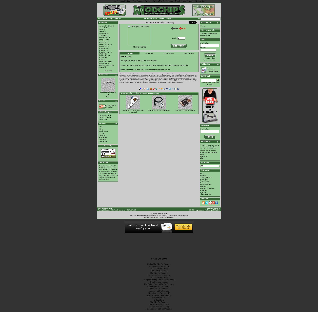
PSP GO (101, 59)
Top (99, 19)
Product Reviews (169, 53)
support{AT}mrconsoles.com (179, 215)
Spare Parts (102, 35)
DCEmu (101, 129)
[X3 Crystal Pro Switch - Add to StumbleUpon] (156, 89)
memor (107, 177)
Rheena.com (102, 135)
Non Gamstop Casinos (159, 282)
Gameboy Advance (104, 61)
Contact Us (203, 190)
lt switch (112, 175)
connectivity (106, 170)
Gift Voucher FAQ (205, 194)
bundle (105, 166)
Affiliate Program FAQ (105, 117)
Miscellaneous (103, 37)
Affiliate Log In (103, 119)
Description (129, 53)
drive (110, 173)
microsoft (112, 177)
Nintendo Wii (103, 63)
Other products (205, 35)
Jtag (105, 175)
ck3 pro (111, 168)
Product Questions (188, 53)
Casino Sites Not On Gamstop (159, 264)
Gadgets (101, 67)
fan (115, 173)
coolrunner (114, 171)
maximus (101, 177)
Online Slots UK (159, 298)
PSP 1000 (101, 54)
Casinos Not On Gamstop (159, 291)
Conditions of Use (205, 185)
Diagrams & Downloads (207, 188)
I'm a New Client (210, 58)
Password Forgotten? (209, 60)
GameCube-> (103, 41)
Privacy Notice (204, 183)
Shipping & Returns (206, 177)
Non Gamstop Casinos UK (159, 266)
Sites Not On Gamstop (159, 273)
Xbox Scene (102, 139)
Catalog (104, 19)
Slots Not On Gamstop (159, 289)
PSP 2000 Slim (103, 56)
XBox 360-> (102, 39)
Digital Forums (103, 131)
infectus (101, 175)
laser (108, 175)
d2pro (102, 173)
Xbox (110, 19)
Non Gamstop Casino (159, 268)
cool (102, 171)
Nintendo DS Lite (104, 45)
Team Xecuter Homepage (209, 33)
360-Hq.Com (102, 127)
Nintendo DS (102, 43)
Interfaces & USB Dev (105, 26)
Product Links (149, 53)
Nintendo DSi (103, 46)
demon (106, 173)
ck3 (115, 166)
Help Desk (203, 186)
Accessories (102, 33)
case (109, 166)
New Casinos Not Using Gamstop (159, 309)
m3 (117, 175)
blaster (101, 166)
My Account (148, 19)
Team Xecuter (103, 137)
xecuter (101, 179)
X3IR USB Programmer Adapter (185, 110)
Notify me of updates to (212, 70)
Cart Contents (159, 19)
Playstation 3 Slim (104, 52)
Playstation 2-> (103, 48)
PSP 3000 (101, 58)
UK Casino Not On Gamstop (159, 275)
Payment (203, 175)
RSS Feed (203, 192)
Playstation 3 (102, 50)
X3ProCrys (117, 19)
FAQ (201, 173)
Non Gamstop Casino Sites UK (159, 295)
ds (113, 173)
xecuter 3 (106, 179)
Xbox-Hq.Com (103, 142)
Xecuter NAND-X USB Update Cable (159, 110)
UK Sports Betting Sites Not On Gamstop (159, 280)
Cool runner (106, 171)
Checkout (169, 19)
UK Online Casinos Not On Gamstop (159, 284)
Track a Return (204, 181)
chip (112, 166)
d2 (99, 173)
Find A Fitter (204, 179)
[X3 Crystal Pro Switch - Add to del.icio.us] (140, 89)
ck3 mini (106, 168)
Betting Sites (159, 300)
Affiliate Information (105, 115)
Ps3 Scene (102, 133)
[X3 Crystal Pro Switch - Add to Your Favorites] (173, 89)
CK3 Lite (101, 168)
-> (101, 31)
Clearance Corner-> (104, 65)
